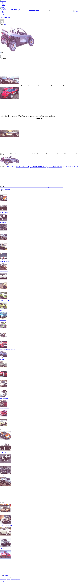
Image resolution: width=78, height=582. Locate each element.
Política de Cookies (14, 579)
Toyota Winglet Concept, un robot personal (4, 261)
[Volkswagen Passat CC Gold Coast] (3, 269)
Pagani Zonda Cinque (33, 167)
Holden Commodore (27, 187)
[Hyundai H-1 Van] (3, 386)
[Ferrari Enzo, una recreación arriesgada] (3, 416)
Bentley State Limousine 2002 (52, 166)
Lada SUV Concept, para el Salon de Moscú (5, 300)
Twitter (7, 575)
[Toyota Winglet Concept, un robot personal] (3, 259)
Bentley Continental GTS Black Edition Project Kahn (54, 167)
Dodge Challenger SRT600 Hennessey (4, 212)
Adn (8, 187)
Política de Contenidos (3, 579)
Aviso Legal (8, 579)
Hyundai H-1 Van (2, 191)
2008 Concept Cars (3, 187)
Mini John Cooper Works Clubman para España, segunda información (7, 349)
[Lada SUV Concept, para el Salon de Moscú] (3, 298)
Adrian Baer (5, 24)
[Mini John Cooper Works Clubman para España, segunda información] (3, 347)
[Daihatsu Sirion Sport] (3, 308)
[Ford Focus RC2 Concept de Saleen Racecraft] (3, 279)
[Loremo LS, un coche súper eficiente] (3, 396)
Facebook (8, 576)
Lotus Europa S (35, 166)
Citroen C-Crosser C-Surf (3, 320)
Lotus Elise (38, 187)
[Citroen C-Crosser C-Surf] (3, 318)
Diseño (3, 4)
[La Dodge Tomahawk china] (3, 328)
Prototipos (3, 5)
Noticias (3, 14)
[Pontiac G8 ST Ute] (3, 230)
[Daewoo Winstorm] (3, 357)
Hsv (33, 187)
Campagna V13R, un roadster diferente (26, 166)
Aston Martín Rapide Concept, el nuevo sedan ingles (64, 166)
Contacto (3, 3)
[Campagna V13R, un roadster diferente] (3, 406)
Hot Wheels (31, 187)
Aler (9, 187)
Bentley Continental (14, 187)
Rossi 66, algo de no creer (3, 222)
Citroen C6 (19, 187)
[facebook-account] (2, 8)
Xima (62, 187)
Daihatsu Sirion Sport (2, 310)
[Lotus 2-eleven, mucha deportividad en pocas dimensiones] (3, 249)
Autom (11, 187)
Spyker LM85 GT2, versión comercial (4, 202)
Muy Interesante (51, 187)
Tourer (61, 187)
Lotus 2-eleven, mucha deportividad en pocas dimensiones (6, 251)
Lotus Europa (47, 187)
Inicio (2, 2)
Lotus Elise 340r (42, 187)
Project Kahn (58, 187)
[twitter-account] (2, 7)
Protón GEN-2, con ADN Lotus (42, 166)
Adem (6, 187)
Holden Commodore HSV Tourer (41, 167)
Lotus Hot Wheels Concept (11, 166)
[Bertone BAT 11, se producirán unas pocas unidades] (3, 367)
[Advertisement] (39, 67)
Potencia (55, 187)
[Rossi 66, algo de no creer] (3, 220)
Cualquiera (22, 187)
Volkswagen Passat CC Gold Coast (4, 271)
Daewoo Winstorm (2, 359)
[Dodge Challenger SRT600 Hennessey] (3, 210)
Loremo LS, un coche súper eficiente (5, 189)
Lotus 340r (35, 187)
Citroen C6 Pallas (18, 166)
